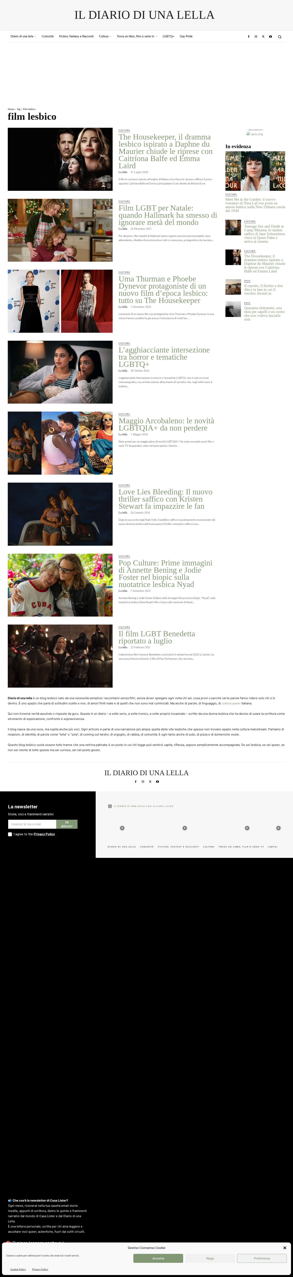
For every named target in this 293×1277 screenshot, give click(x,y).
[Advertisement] (146, 72)
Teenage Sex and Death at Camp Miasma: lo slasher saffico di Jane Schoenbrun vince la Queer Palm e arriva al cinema (264, 234)
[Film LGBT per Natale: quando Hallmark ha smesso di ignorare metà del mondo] (60, 230)
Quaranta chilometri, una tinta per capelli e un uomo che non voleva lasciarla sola (264, 313)
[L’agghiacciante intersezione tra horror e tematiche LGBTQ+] (60, 372)
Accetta (158, 1258)
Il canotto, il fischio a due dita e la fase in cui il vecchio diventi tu (263, 289)
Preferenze (262, 1258)
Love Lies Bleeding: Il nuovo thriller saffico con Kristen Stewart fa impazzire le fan (165, 499)
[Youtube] (270, 36)
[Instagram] (256, 36)
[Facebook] (248, 36)
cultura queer (231, 703)
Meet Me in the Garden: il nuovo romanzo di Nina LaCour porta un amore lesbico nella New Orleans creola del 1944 (255, 205)
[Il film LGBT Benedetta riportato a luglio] (60, 656)
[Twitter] (263, 36)
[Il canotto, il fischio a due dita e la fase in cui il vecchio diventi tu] (233, 287)
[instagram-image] (122, 827)
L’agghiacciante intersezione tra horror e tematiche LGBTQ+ (164, 357)
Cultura (124, 130)
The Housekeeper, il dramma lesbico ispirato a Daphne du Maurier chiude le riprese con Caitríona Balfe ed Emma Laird (166, 151)
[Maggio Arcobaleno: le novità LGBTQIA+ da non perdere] (60, 443)
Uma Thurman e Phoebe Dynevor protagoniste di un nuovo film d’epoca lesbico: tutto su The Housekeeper (163, 289)
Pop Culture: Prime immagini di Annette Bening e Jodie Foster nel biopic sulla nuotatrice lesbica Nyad (165, 573)
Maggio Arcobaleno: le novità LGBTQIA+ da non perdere (166, 424)
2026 (247, 281)
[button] (285, 1248)
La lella (123, 172)
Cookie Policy (18, 1269)
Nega (210, 1258)
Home (11, 109)
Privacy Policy (40, 1269)
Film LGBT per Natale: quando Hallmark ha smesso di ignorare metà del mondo (168, 215)
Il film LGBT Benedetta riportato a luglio (157, 637)
